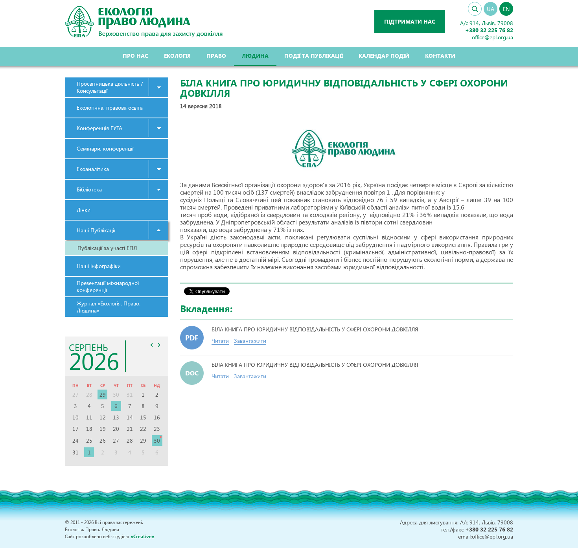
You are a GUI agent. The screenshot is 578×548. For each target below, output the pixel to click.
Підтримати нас (409, 21)
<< (152, 345)
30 (157, 440)
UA (490, 9)
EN (506, 9)
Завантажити (250, 340)
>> (159, 345)
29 (102, 394)
